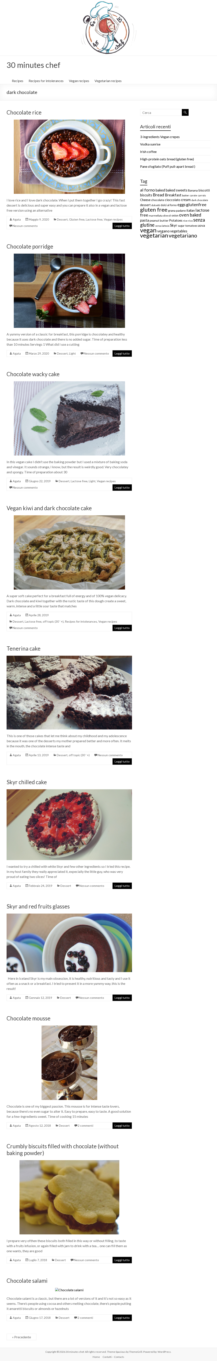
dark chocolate (199, 200)
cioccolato (172, 200)
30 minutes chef (33, 65)
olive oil (167, 215)
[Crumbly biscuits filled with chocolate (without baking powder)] (69, 1162)
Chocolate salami (27, 1280)
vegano (163, 231)
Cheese (145, 200)
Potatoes (175, 220)
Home (96, 1356)
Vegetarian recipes (108, 81)
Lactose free (94, 219)
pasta (144, 220)
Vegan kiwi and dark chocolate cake (49, 508)
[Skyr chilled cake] (69, 791)
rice (185, 220)
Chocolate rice (24, 112)
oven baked (190, 214)
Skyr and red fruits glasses (38, 906)
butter (185, 195)
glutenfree (196, 204)
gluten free (153, 209)
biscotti (204, 190)
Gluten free (77, 219)
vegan (148, 230)
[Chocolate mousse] (69, 1028)
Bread (158, 194)
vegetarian (154, 235)
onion (174, 215)
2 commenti (85, 1125)
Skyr (173, 225)
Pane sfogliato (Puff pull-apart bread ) (167, 166)
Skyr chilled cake (27, 782)
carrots (202, 195)
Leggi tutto (122, 226)
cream (186, 200)
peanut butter (159, 220)
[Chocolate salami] (69, 1290)
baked (160, 190)
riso (190, 220)
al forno (147, 189)
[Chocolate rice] (69, 122)
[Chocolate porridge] (69, 256)
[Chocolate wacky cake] (69, 383)
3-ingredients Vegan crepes (160, 137)
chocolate (157, 200)
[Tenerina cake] (69, 658)
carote (193, 195)
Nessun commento (25, 226)
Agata (17, 219)
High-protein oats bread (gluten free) (167, 159)
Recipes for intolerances (46, 81)
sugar (181, 225)
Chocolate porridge (30, 246)
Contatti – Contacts (113, 1356)
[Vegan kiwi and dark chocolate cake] (69, 517)
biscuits (146, 195)
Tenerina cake (23, 648)
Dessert (62, 219)
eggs (181, 204)
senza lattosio (162, 225)
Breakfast (173, 195)
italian (190, 210)
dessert (145, 205)
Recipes (17, 81)
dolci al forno (169, 205)
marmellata (156, 215)
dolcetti (155, 205)
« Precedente (21, 1337)
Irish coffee (148, 152)
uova (201, 225)
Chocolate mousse (28, 1018)
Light (72, 353)
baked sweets (176, 190)
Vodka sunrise (150, 144)
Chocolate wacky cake (33, 374)
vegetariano (183, 235)
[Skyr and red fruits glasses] (69, 916)
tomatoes (191, 225)
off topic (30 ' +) (53, 621)
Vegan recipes (79, 81)
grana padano (177, 210)
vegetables (178, 231)
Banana (193, 190)
